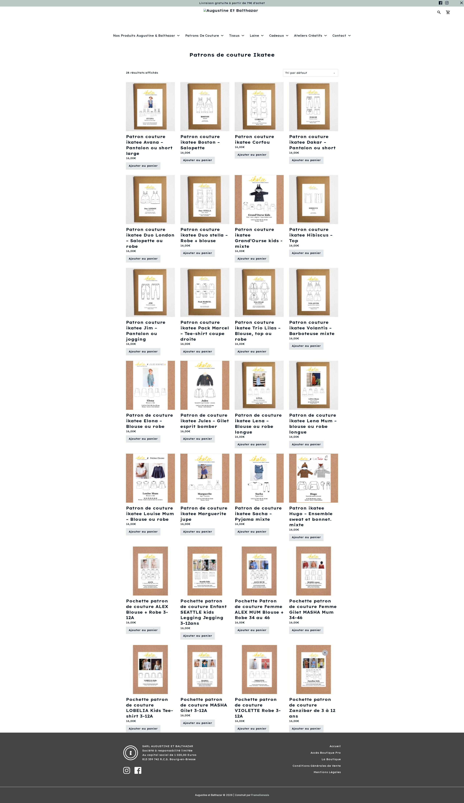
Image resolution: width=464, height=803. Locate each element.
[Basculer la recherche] (439, 12)
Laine (254, 35)
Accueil (335, 746)
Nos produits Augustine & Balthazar (144, 35)
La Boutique (331, 759)
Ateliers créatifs (308, 35)
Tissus (234, 35)
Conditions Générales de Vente (317, 765)
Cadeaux (276, 35)
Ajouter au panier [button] (143, 165)
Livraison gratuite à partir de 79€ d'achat (232, 3)
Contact (339, 35)
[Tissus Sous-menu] (242, 35)
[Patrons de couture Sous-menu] (222, 35)
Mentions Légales (327, 772)
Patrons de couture (202, 35)
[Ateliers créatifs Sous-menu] (325, 35)
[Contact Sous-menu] (349, 35)
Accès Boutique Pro (325, 752)
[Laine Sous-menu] (262, 35)
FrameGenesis (260, 794)
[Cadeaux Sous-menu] (287, 35)
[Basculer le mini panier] (448, 12)
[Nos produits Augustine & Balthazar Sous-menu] (178, 35)
